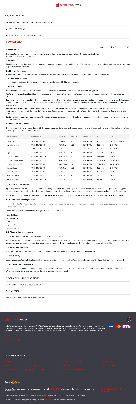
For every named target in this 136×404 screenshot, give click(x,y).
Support (8, 361)
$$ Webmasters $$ (12, 340)
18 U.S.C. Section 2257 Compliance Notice (22, 365)
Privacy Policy (65, 365)
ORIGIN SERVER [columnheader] (36, 136)
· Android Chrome (12, 228)
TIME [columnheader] (111, 136)
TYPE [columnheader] (98, 136)
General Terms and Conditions (72, 361)
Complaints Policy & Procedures (73, 370)
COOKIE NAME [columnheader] (12, 136)
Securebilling (56, 389)
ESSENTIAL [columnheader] (74, 136)
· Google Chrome (12, 215)
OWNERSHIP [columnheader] (87, 136)
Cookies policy (108, 361)
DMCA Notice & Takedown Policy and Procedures (24, 370)
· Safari (8, 222)
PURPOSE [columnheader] (62, 136)
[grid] (68, 157)
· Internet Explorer (13, 225)
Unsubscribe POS (109, 365)
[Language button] (129, 319)
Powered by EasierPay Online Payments (113, 390)
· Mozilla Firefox (12, 218)
